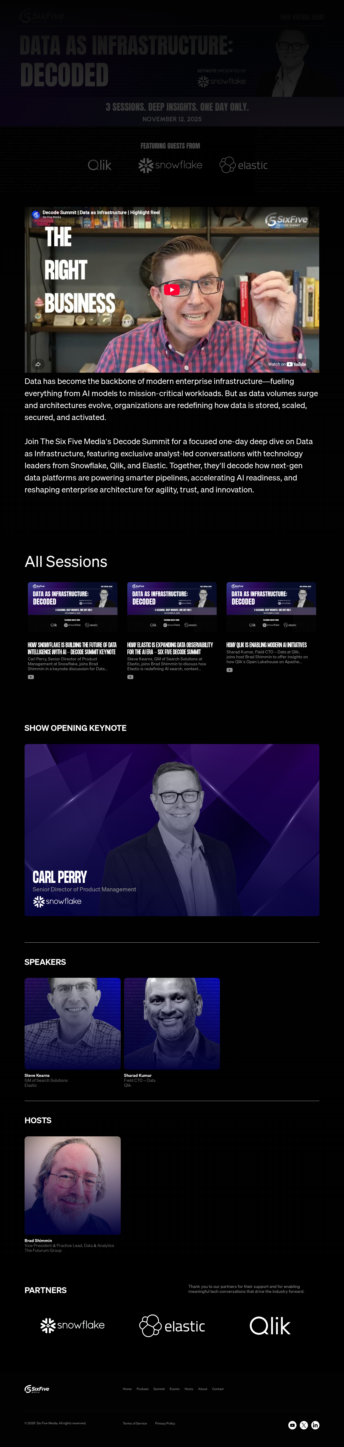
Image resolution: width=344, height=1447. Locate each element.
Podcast (143, 1389)
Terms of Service (135, 1423)
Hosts (189, 1389)
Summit (159, 1389)
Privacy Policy (165, 1423)
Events (175, 1389)
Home (127, 1389)
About (202, 1389)
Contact (218, 1389)
